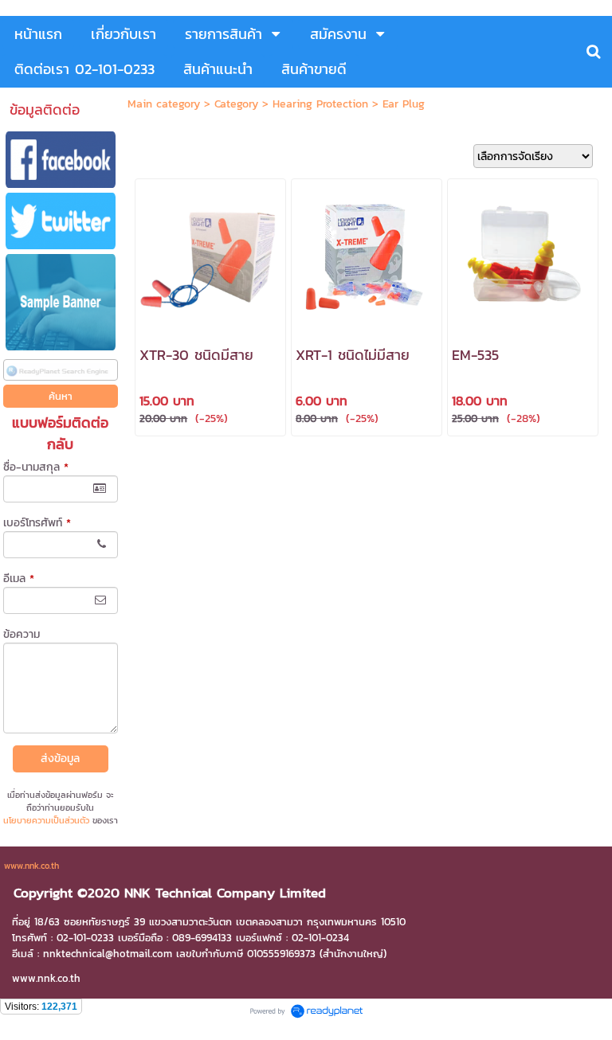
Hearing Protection (320, 104)
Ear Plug (403, 104)
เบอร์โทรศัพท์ (37, 522)
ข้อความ (21, 634)
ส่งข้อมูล (60, 758)
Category (236, 104)
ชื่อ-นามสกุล (36, 467)
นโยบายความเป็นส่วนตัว (46, 820)
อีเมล (18, 578)
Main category (164, 104)
